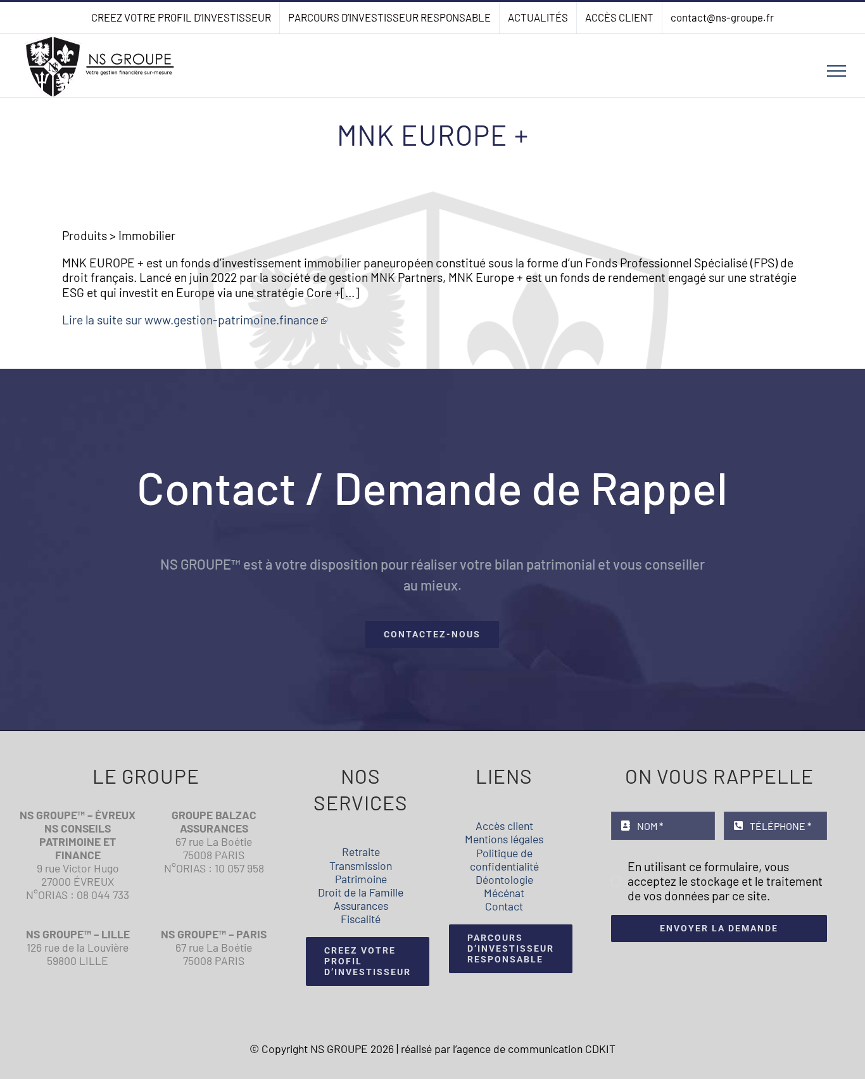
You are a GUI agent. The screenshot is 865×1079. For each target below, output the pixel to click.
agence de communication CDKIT (536, 1049)
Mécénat (504, 893)
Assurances (361, 905)
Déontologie (504, 879)
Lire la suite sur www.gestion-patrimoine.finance (190, 319)
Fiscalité (361, 919)
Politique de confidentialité (504, 859)
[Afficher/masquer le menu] (836, 71)
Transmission (360, 865)
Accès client (504, 826)
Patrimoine (361, 879)
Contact (504, 906)
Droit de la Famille (360, 892)
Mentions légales (504, 839)
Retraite (361, 852)
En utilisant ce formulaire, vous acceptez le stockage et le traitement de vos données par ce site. (725, 881)
